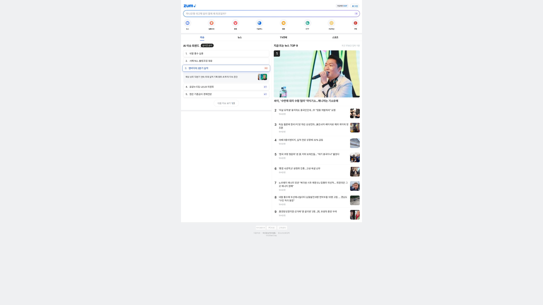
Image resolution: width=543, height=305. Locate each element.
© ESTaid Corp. (271, 236)
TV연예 (283, 37)
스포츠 (335, 37)
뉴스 (240, 37)
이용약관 (257, 233)
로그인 (355, 6)
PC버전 (271, 228)
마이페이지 (260, 228)
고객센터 (282, 228)
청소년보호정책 (283, 233)
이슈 (202, 37)
